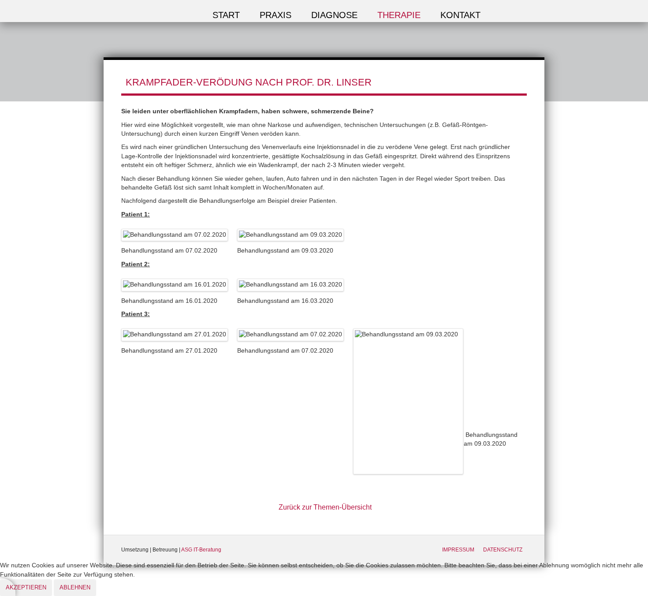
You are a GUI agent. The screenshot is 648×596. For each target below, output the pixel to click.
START (226, 15)
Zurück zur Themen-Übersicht (325, 507)
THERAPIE (399, 15)
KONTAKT (460, 15)
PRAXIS (275, 15)
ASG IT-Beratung (201, 550)
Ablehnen (75, 587)
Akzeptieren (26, 587)
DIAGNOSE (334, 15)
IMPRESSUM (458, 550)
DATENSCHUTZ (502, 550)
